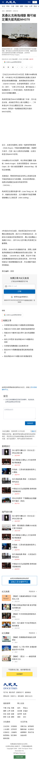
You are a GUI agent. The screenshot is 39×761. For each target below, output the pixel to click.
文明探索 (14, 726)
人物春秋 (14, 732)
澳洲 (18, 717)
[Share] (13, 455)
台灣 (30, 6)
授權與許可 (20, 692)
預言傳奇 (14, 735)
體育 (4, 717)
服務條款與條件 (29, 300)
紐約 (18, 708)
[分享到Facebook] (4, 67)
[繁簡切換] (31, 67)
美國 (17, 6)
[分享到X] (13, 67)
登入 (35, 2)
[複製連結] (17, 67)
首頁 (3, 6)
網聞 (12, 717)
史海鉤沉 (6, 732)
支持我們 (19, 674)
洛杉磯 (19, 711)
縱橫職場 (23, 732)
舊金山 (25, 708)
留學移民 (31, 726)
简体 (29, 2)
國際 (21, 6)
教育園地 (6, 735)
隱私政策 (6, 696)
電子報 (5, 692)
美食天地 (31, 732)
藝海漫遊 (6, 738)
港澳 (12, 711)
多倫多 (25, 711)
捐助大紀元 (28, 696)
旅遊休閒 (23, 735)
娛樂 (12, 714)
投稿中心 (14, 696)
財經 (8, 714)
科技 (4, 714)
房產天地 (23, 726)
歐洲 (24, 714)
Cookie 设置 (19, 757)
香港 (35, 6)
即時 (7, 6)
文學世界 (14, 729)
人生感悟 (6, 729)
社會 (8, 717)
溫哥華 (19, 714)
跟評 (33, 431)
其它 (24, 717)
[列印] (22, 67)
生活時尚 (31, 729)
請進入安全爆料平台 (19, 582)
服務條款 (28, 692)
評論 (26, 6)
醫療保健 (23, 729)
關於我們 (12, 692)
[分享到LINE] (8, 67)
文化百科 (6, 726)
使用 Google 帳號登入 (21, 297)
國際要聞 (8, 11)
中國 (12, 6)
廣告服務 (21, 696)
